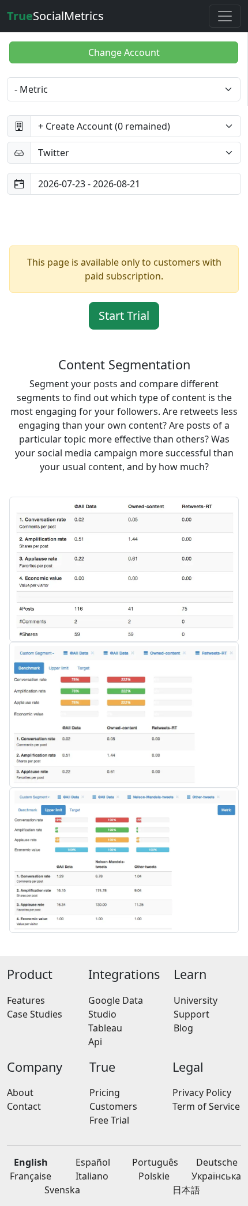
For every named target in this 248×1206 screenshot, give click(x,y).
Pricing (104, 1092)
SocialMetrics (55, 16)
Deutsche (217, 1162)
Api (95, 1041)
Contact (24, 1106)
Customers (113, 1106)
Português (155, 1162)
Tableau (105, 1028)
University (195, 1000)
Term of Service (206, 1106)
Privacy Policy (201, 1092)
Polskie (154, 1176)
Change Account (124, 52)
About (20, 1092)
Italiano (92, 1176)
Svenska (62, 1190)
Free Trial (109, 1120)
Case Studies (34, 1014)
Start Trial (124, 315)
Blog (183, 1028)
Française (30, 1176)
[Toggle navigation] (225, 16)
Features (26, 1000)
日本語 (186, 1190)
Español (93, 1162)
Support (191, 1014)
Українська (216, 1176)
